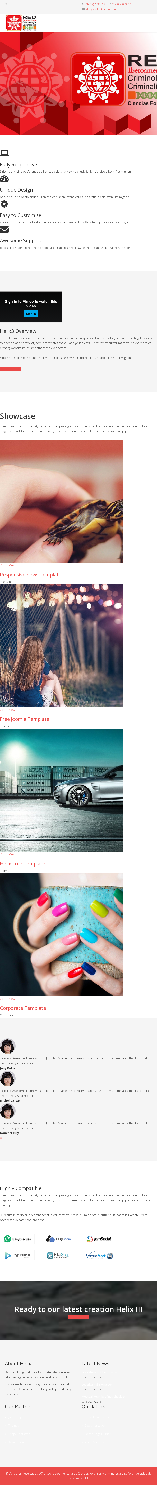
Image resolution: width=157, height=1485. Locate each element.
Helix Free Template (22, 863)
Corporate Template (23, 1007)
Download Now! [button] (78, 1317)
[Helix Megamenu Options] (150, 22)
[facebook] (6, 4)
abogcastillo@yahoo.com (101, 9)
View (12, 565)
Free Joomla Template (24, 719)
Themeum (15, 1425)
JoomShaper (16, 1417)
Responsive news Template (30, 574)
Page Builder (16, 1442)
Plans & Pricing (94, 1442)
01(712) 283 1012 (95, 4)
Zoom (4, 565)
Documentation (10, 369)
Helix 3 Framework (96, 1417)
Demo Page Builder (97, 1434)
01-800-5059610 (121, 4)
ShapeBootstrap (19, 1434)
